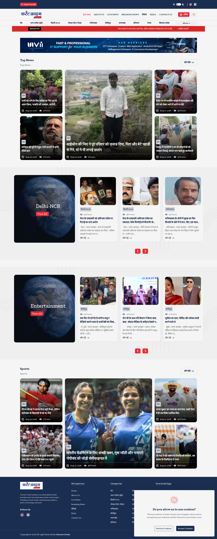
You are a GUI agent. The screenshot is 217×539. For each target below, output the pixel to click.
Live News (113, 14)
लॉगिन (185, 14)
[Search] (194, 14)
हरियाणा (113, 522)
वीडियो (144, 14)
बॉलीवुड (113, 513)
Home (88, 14)
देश (112, 491)
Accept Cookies (185, 528)
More (185, 23)
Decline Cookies (164, 528)
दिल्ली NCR (115, 500)
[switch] (178, 4)
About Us (99, 14)
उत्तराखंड (114, 518)
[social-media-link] (190, 4)
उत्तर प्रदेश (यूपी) (117, 495)
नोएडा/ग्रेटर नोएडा (117, 504)
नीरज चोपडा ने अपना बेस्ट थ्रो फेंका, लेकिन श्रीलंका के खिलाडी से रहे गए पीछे (109, 29)
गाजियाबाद (114, 509)
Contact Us (165, 14)
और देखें (187, 62)
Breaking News (130, 14)
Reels (153, 14)
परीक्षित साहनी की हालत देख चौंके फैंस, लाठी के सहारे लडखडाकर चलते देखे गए (169, 29)
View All (42, 213)
